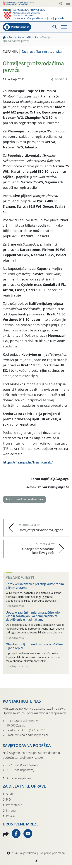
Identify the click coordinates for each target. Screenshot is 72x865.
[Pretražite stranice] (55, 27)
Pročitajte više (15, 606)
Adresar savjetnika (18, 778)
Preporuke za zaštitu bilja (23, 37)
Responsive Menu (60, 3)
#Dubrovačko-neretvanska (24, 499)
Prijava (10, 816)
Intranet (11, 811)
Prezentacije (14, 805)
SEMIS (10, 794)
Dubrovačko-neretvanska (42, 51)
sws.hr (36, 860)
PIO (8, 799)
